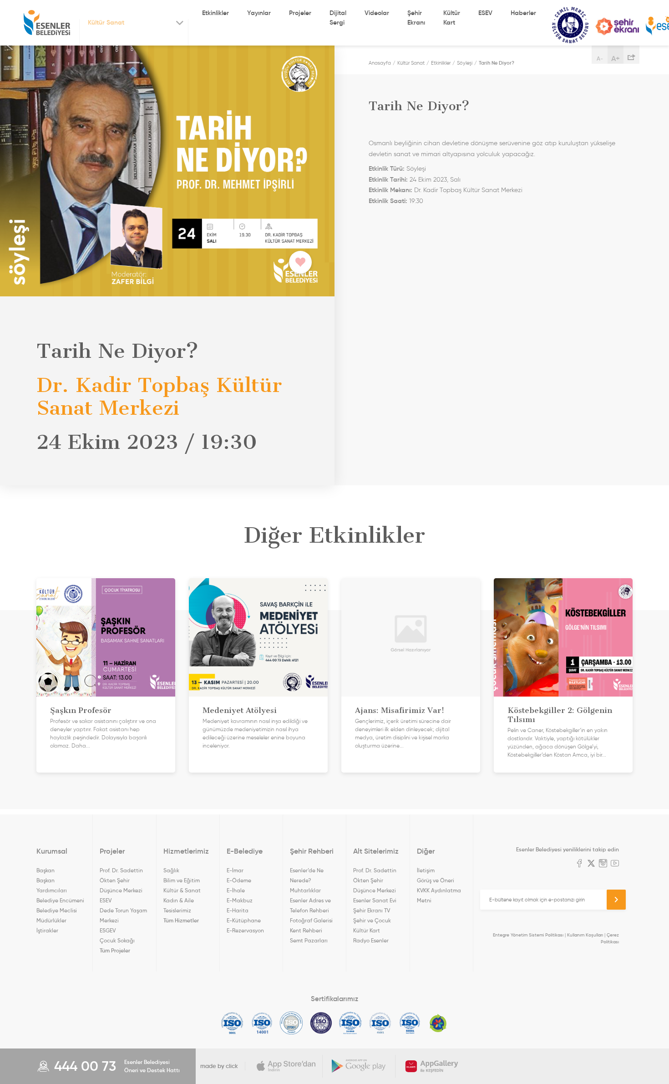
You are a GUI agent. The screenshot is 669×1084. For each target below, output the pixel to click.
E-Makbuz (240, 900)
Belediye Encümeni (60, 900)
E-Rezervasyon (245, 930)
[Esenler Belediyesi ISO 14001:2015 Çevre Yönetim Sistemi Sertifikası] (261, 1023)
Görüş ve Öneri (435, 880)
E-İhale (236, 890)
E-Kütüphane (244, 920)
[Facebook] (579, 864)
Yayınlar (259, 13)
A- (600, 58)
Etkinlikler (215, 13)
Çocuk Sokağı (117, 940)
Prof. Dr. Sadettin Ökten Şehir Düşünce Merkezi (121, 880)
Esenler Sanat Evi (374, 900)
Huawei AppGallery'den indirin (431, 1066)
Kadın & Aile (178, 900)
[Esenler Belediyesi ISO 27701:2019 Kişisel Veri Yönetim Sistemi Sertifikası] (321, 1023)
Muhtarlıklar (305, 890)
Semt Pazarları (309, 940)
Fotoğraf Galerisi (311, 920)
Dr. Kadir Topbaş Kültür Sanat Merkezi (468, 190)
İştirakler (47, 930)
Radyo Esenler (371, 940)
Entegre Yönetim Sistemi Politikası (528, 935)
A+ (615, 58)
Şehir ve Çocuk (372, 920)
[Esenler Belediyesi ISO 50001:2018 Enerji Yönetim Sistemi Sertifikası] (409, 1023)
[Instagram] (603, 864)
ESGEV (108, 930)
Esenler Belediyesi (47, 23)
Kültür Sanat (570, 25)
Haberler (523, 13)
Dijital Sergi (337, 17)
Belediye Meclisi (56, 910)
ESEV (485, 13)
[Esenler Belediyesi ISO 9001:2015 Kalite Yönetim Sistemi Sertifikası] (232, 1023)
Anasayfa (380, 63)
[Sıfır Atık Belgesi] (438, 1023)
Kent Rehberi (306, 930)
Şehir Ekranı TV (617, 26)
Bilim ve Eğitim (181, 880)
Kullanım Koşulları (585, 935)
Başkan (45, 870)
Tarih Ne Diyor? (496, 63)
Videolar (377, 13)
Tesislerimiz (177, 910)
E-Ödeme (239, 880)
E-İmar (235, 870)
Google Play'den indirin (359, 1066)
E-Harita (237, 910)
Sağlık (171, 870)
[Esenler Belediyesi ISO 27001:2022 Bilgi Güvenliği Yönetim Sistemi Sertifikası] (291, 1023)
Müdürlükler (51, 920)
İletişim (426, 870)
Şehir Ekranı (416, 17)
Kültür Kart (451, 17)
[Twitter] (591, 864)
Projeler (300, 13)
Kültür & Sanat (182, 890)
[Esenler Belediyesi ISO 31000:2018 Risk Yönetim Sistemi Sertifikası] (350, 1023)
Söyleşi (464, 63)
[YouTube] (615, 864)
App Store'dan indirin (286, 1066)
